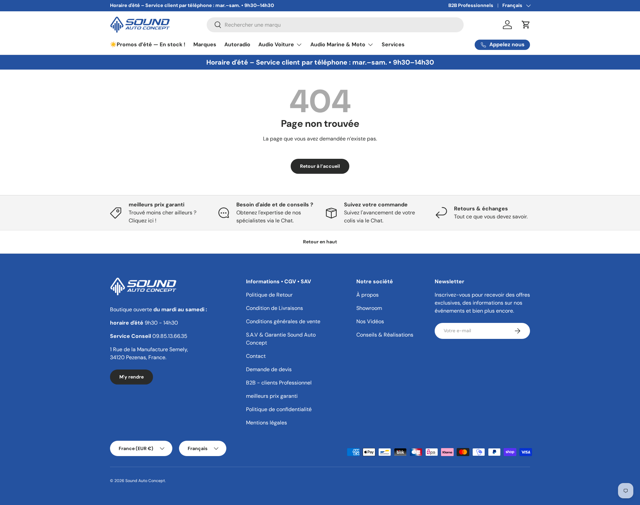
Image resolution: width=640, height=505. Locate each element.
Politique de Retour (269, 294)
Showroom (369, 308)
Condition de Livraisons (274, 308)
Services (393, 44)
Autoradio (237, 44)
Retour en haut (320, 242)
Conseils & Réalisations (384, 334)
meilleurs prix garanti (272, 395)
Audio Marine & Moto (337, 44)
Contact (256, 356)
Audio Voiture (276, 44)
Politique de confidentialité (279, 409)
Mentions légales (266, 422)
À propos (367, 294)
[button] (526, 24)
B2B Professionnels (470, 5)
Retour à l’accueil (320, 166)
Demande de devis (269, 369)
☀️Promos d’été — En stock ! (147, 44)
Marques (204, 44)
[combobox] (335, 24)
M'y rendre (131, 377)
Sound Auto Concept (145, 480)
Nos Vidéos (370, 321)
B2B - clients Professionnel (279, 382)
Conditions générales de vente (283, 321)
